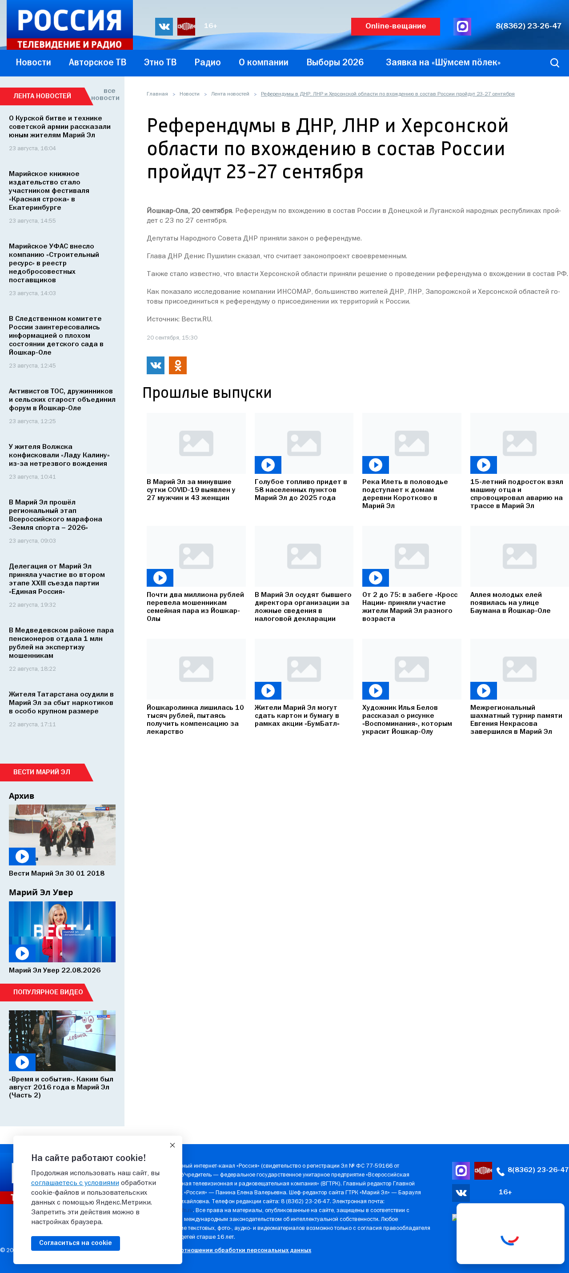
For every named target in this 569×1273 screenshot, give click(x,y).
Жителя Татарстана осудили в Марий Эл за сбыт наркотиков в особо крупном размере (61, 703)
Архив (21, 795)
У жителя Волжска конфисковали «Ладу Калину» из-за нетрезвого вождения (59, 455)
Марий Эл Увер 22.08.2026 (54, 971)
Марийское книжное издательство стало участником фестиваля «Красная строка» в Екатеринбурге (49, 191)
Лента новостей (230, 94)
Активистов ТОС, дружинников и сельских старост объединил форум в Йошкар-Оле (62, 400)
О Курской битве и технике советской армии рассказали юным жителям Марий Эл (60, 127)
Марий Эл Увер (41, 892)
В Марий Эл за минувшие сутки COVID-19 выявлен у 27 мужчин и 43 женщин (191, 490)
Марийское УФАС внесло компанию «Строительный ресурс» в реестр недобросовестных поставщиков (54, 264)
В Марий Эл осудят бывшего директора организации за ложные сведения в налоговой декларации (303, 607)
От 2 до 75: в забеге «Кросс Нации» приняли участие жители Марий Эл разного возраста (409, 607)
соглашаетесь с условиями (75, 1183)
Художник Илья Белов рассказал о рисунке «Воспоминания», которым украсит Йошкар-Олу (407, 720)
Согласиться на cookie (75, 1243)
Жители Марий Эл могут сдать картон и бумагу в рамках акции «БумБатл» (297, 716)
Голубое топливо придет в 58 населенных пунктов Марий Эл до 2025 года (301, 490)
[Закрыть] (172, 1145)
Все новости (103, 94)
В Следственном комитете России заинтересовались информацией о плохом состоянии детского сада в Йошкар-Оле (56, 336)
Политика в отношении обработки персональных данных (228, 1250)
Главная (157, 94)
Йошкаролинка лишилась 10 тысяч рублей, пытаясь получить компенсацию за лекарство (195, 720)
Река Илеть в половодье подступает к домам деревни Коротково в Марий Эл (405, 494)
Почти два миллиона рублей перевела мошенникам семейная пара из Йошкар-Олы (195, 607)
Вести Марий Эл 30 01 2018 (56, 874)
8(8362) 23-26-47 (529, 26)
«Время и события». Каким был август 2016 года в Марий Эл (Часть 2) (61, 1088)
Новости (190, 94)
